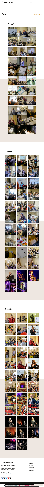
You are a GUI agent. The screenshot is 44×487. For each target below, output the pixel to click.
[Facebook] (2, 478)
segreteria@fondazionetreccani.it (27, 483)
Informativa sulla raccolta (11, 485)
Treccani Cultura (35, 483)
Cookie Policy (31, 470)
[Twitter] (6, 478)
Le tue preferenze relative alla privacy (27, 485)
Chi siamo (31, 465)
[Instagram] (4, 478)
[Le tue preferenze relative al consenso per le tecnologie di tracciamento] (38, 485)
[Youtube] (8, 478)
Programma (31, 467)
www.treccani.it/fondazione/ (6, 473)
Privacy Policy (32, 468)
